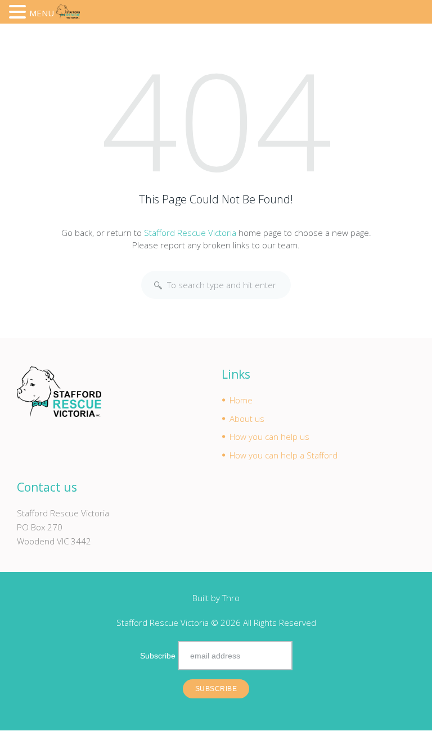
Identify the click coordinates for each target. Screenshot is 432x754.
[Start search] (158, 285)
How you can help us (269, 436)
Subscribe (158, 655)
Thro (231, 597)
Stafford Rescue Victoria (190, 232)
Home (241, 400)
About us (247, 418)
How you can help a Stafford (284, 455)
